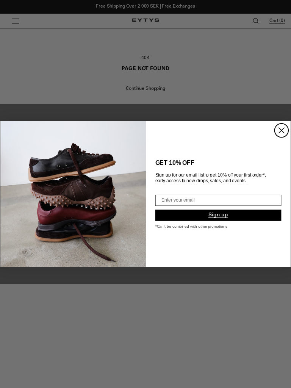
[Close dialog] (281, 130)
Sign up (218, 215)
